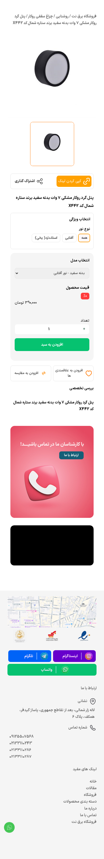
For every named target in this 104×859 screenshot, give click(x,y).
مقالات (91, 788)
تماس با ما (88, 815)
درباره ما (90, 808)
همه (84, 238)
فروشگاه (90, 795)
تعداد (85, 320)
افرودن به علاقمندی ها (69, 373)
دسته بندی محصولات (80, 801)
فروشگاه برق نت (84, 822)
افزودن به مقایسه (26, 373)
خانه (93, 781)
